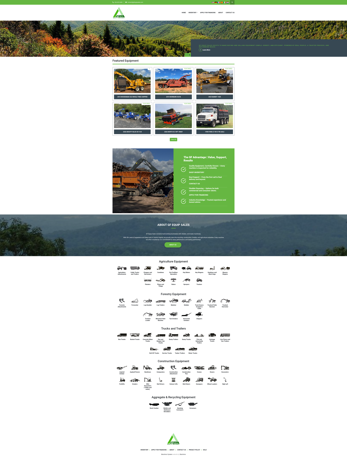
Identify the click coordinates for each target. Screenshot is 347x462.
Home (184, 12)
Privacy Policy (194, 450)
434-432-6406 (118, 2)
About (220, 12)
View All (173, 139)
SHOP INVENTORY (196, 172)
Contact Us (230, 12)
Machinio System (166, 454)
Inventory (192, 12)
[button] (193, 13)
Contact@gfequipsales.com (135, 2)
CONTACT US (194, 184)
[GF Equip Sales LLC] (173, 439)
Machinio (183, 454)
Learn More (206, 50)
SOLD (205, 450)
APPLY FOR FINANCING (208, 12)
